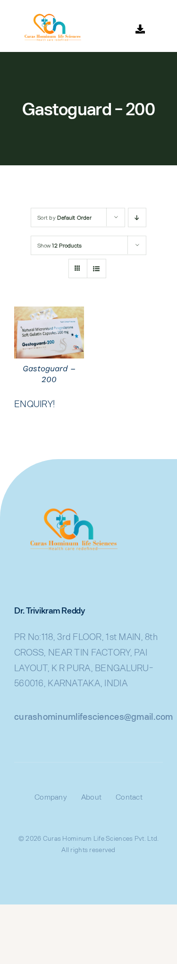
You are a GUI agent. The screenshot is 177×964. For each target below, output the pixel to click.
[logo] (68, 506)
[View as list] (96, 268)
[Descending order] (137, 217)
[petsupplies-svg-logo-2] (49, 14)
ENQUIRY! (34, 403)
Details (49, 334)
